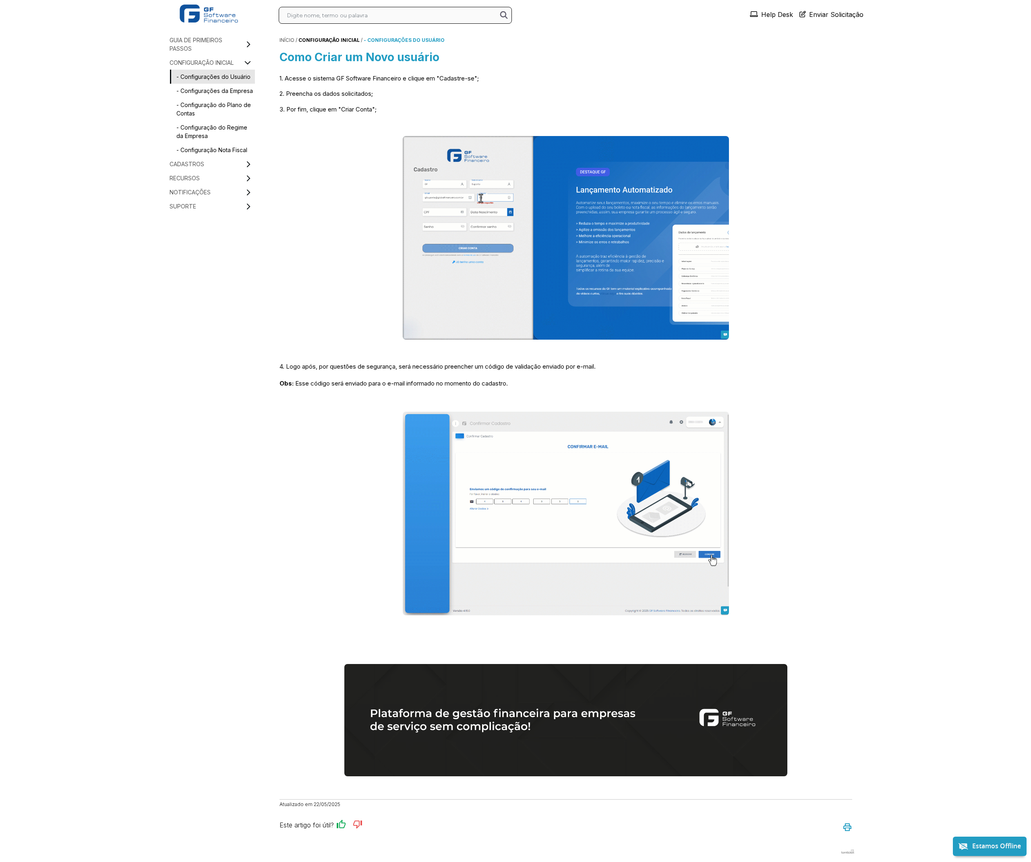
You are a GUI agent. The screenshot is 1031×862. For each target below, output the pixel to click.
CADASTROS (187, 164)
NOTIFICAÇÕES (190, 192)
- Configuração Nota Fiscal (211, 149)
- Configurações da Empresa (214, 90)
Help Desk (777, 14)
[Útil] (341, 825)
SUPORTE (183, 206)
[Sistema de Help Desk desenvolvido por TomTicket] (848, 851)
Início (286, 40)
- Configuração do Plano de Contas (213, 109)
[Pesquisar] (504, 15)
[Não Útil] (357, 825)
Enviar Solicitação (836, 14)
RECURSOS (185, 178)
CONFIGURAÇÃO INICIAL (202, 62)
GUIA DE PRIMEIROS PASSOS (196, 44)
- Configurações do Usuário (213, 76)
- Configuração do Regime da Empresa (211, 131)
